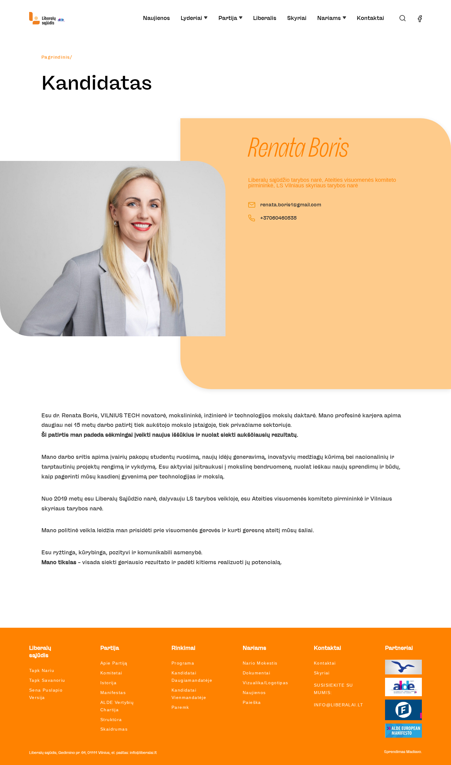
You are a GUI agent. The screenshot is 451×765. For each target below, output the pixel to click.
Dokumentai (256, 672)
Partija (227, 18)
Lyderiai (191, 18)
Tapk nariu (41, 670)
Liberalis (264, 18)
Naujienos (156, 18)
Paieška (252, 702)
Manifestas (113, 692)
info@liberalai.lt (339, 704)
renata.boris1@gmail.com (290, 204)
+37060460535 (278, 218)
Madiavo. (414, 752)
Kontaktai (370, 18)
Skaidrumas (114, 729)
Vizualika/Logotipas (265, 682)
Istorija (108, 682)
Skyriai (296, 18)
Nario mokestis (260, 663)
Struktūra (111, 719)
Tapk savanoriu (47, 680)
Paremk (180, 707)
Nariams (329, 18)
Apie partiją (114, 663)
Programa (183, 663)
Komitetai (111, 672)
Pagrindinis (55, 57)
